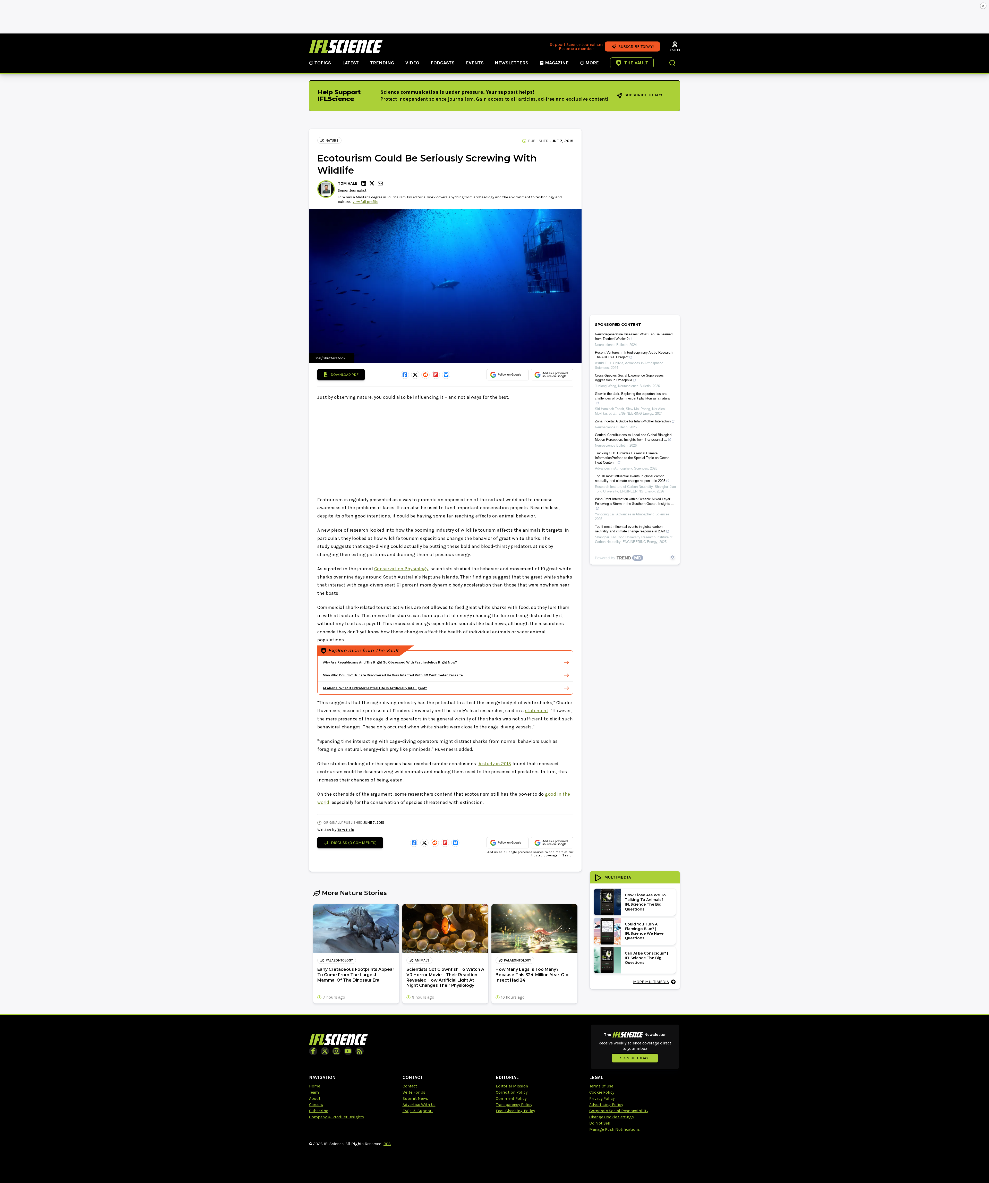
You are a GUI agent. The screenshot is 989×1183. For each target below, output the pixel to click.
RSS (387, 1143)
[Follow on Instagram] (336, 1051)
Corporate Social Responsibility (618, 1110)
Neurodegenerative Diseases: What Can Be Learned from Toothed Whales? (633, 336)
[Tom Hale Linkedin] (364, 183)
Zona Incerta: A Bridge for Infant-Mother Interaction (633, 421)
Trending (382, 63)
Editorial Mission (512, 1086)
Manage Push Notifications (614, 1129)
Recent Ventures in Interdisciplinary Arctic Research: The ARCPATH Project (634, 355)
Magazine (557, 63)
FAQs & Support (418, 1110)
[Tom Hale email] (381, 183)
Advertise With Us (419, 1104)
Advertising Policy (606, 1104)
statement (537, 710)
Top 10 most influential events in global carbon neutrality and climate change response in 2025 (630, 478)
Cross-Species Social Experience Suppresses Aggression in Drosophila (629, 377)
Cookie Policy (601, 1092)
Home (314, 1086)
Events (475, 63)
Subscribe (318, 1110)
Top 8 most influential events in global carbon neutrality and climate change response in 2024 (630, 529)
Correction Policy (511, 1092)
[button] (672, 63)
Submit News (415, 1098)
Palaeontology (339, 960)
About (314, 1098)
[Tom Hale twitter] (373, 183)
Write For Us (414, 1092)
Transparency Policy (514, 1104)
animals (422, 960)
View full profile (365, 202)
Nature (332, 140)
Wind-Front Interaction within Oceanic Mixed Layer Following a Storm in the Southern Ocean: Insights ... (634, 501)
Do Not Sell (599, 1123)
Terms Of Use (601, 1086)
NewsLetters (511, 63)
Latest (350, 63)
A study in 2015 (495, 764)
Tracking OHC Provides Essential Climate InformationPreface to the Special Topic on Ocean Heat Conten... (632, 457)
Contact (410, 1086)
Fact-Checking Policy (515, 1110)
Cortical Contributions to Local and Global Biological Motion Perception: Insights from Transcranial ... (633, 437)
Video (412, 63)
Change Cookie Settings (611, 1116)
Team (314, 1092)
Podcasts (443, 63)
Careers (316, 1104)
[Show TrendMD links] (673, 557)
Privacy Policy (602, 1098)
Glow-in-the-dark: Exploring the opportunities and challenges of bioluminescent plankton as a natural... (634, 396)
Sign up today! (635, 1058)
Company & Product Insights (336, 1116)
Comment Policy (511, 1098)
